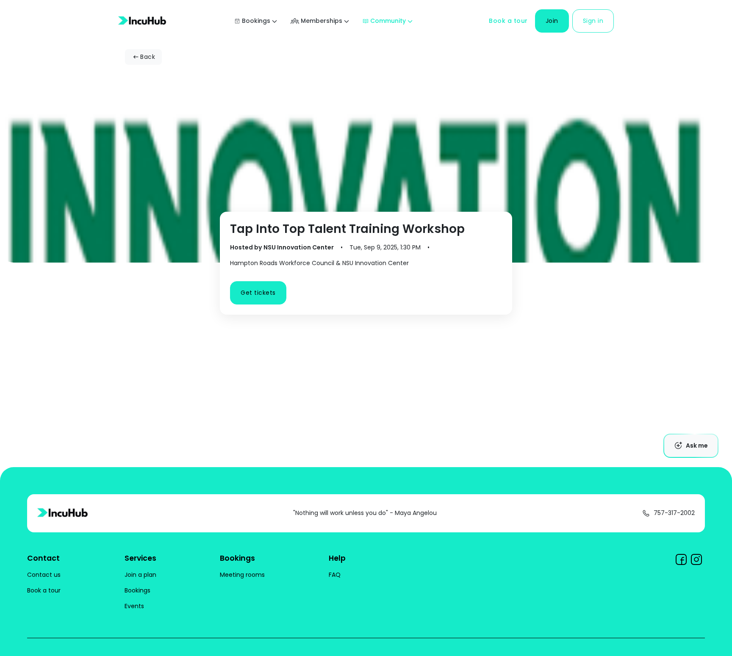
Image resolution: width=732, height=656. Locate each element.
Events (134, 606)
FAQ (335, 574)
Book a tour (508, 21)
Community (388, 21)
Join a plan (140, 574)
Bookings (256, 21)
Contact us (44, 574)
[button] (552, 21)
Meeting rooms (242, 574)
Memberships (321, 21)
